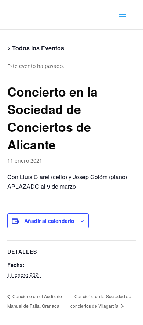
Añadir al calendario (49, 220)
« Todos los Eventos (35, 48)
